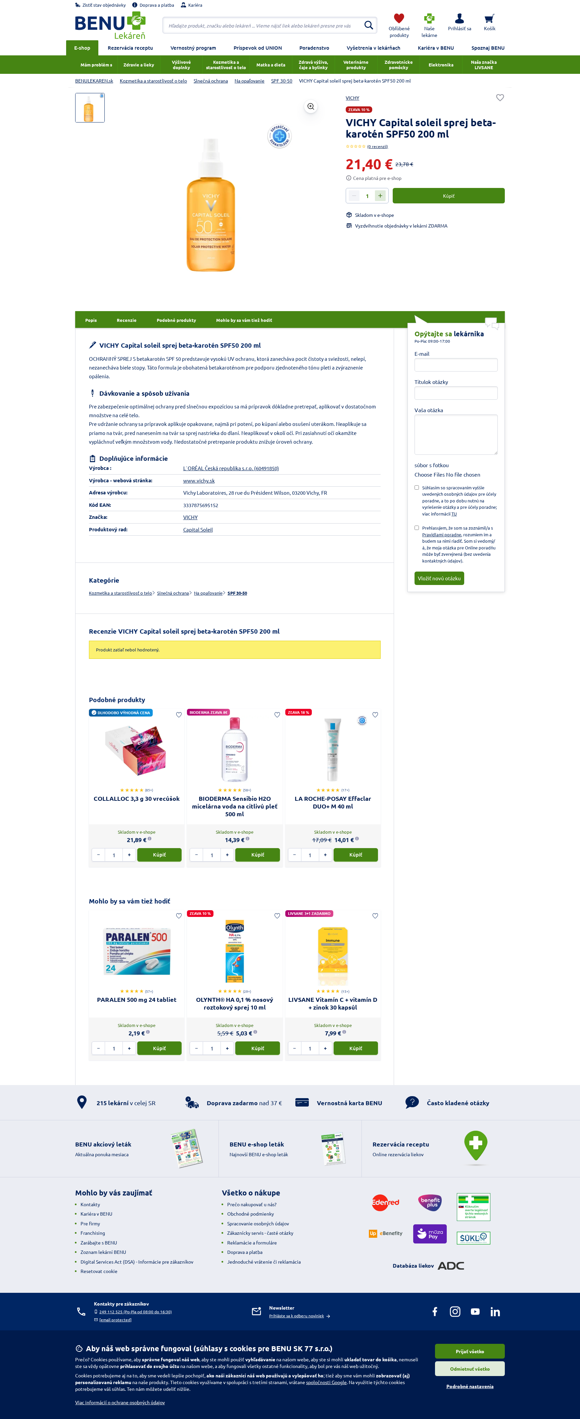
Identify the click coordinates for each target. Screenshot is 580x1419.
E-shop (82, 47)
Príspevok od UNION (258, 47)
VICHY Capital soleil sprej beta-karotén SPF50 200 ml (179, 345)
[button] (459, 25)
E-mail (422, 353)
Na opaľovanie (208, 593)
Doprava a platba (244, 1252)
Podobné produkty (117, 699)
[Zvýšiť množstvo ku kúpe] (380, 195)
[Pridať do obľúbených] (500, 97)
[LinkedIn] (495, 1311)
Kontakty (90, 1204)
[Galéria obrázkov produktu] (90, 108)
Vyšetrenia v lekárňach (373, 47)
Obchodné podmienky (250, 1214)
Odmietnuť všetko (470, 1369)
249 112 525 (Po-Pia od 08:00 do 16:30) (135, 1311)
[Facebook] (435, 1311)
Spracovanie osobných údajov (258, 1223)
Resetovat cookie (99, 1271)
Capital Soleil (198, 529)
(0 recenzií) (377, 146)
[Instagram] (455, 1311)
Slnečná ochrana (173, 593)
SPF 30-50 (237, 593)
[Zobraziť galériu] (311, 106)
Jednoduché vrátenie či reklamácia (264, 1262)
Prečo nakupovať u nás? (252, 1204)
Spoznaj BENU (488, 47)
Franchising (93, 1233)
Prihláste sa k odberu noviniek (296, 1315)
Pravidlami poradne (441, 534)
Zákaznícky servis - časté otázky (260, 1233)
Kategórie (104, 580)
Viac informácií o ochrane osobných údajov (120, 1402)
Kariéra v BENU (436, 47)
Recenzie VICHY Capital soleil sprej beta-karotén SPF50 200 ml (184, 631)
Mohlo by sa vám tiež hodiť (129, 901)
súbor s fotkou (432, 464)
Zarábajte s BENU (99, 1242)
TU (454, 514)
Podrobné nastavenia (470, 1386)
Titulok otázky (431, 381)
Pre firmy (90, 1223)
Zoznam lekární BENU (103, 1252)
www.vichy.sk (199, 480)
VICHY (352, 98)
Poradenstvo (314, 47)
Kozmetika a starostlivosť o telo (120, 593)
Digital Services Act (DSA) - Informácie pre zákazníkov (137, 1262)
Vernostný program (193, 47)
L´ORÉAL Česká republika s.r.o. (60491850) (231, 468)
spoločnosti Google (326, 1382)
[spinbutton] (367, 196)
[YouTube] (475, 1311)
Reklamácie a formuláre (252, 1242)
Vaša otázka (429, 409)
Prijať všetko (470, 1351)
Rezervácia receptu (130, 47)
